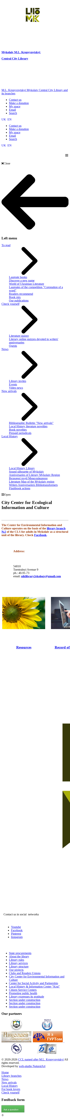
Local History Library (22, 468)
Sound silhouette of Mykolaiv (26, 471)
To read (5, 245)
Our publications (19, 300)
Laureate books (18, 277)
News (4, 349)
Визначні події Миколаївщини (28, 478)
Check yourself (10, 303)
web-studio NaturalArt (32, 1066)
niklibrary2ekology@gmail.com (41, 576)
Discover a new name (22, 280)
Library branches (11, 1075)
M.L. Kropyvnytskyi (27, 52)
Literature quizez (19, 335)
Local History (9, 436)
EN (9, 119)
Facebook (40, 535)
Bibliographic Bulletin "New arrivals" (31, 423)
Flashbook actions (19, 488)
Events (13, 384)
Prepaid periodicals (20, 433)
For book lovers (10, 1089)
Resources (23, 647)
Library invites (17, 381)
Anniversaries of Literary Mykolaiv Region (34, 475)
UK (4, 119)
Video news (16, 387)
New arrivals (9, 391)
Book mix (15, 297)
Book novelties (18, 429)
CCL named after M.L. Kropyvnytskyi (41, 1059)
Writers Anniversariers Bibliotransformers (33, 485)
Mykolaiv (7, 52)
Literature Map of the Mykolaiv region (31, 481)
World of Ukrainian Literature (26, 283)
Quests (13, 345)
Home (5, 1072)
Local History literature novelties (28, 426)
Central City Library (14, 58)
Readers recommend (21, 293)
